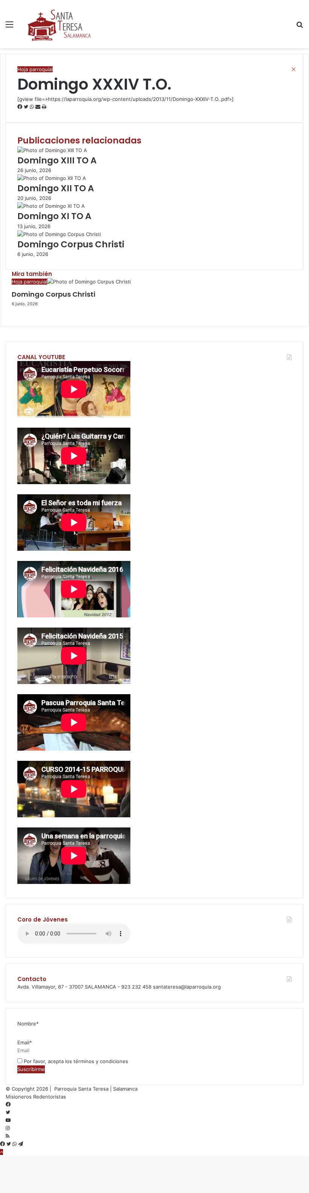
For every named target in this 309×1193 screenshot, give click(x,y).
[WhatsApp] (15, 1144)
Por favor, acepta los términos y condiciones (75, 1061)
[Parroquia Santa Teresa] (59, 24)
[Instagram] (8, 1128)
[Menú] (9, 26)
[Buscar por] (299, 26)
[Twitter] (8, 1112)
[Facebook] (8, 1105)
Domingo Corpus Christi (53, 294)
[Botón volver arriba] (1, 1152)
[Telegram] (20, 1144)
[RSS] (7, 1136)
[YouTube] (8, 1120)
